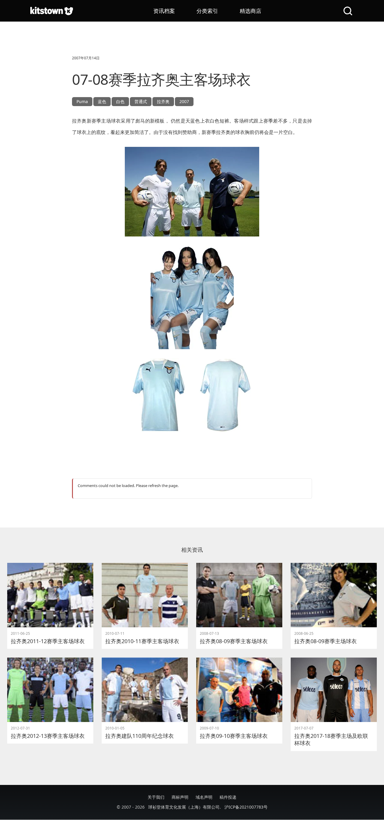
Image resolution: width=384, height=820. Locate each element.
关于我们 (156, 797)
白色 (120, 101)
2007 (184, 101)
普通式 (140, 101)
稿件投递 (228, 797)
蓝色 (102, 101)
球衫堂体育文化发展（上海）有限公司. (184, 807)
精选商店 (250, 10)
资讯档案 (164, 10)
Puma (82, 101)
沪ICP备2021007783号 (246, 807)
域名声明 (204, 797)
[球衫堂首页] (51, 10)
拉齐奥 (163, 101)
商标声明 (180, 797)
